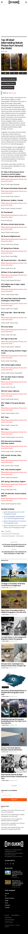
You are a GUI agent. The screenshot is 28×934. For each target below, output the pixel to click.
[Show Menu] (2, 2)
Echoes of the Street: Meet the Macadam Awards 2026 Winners (11, 749)
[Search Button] (26, 2)
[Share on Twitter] (14, 73)
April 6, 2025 (4, 51)
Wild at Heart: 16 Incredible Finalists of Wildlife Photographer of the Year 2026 (13, 611)
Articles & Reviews (9, 898)
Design (6, 900)
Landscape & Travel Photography (10, 533)
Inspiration (8, 531)
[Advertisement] (14, 20)
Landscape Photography (8, 536)
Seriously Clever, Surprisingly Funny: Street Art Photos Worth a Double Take (13, 665)
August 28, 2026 (13, 641)
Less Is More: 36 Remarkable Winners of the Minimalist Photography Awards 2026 (13, 692)
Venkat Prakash (5, 614)
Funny (6, 903)
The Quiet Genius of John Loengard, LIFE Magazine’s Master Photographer (13, 638)
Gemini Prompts (9, 922)
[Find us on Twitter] (7, 864)
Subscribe (14, 800)
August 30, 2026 (13, 614)
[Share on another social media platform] (23, 73)
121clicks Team (12, 93)
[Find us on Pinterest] (13, 864)
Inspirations (5, 580)
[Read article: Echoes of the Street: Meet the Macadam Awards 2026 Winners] (14, 737)
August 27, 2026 (13, 667)
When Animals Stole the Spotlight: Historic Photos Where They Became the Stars (14, 776)
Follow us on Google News (9, 79)
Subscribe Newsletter (7, 87)
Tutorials (7, 907)
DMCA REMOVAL (15, 915)
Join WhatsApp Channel (8, 83)
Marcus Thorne (5, 641)
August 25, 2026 (13, 725)
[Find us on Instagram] (10, 864)
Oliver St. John (5, 587)
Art (3, 660)
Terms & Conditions (9, 919)
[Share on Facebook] (5, 73)
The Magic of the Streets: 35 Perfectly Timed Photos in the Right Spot (13, 584)
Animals (4, 771)
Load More (14, 785)
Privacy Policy (8, 917)
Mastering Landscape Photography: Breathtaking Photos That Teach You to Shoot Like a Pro (13, 721)
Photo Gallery (20, 536)
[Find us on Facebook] (5, 864)
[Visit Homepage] (14, 2)
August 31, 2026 (13, 587)
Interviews (7, 905)
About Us (7, 915)
